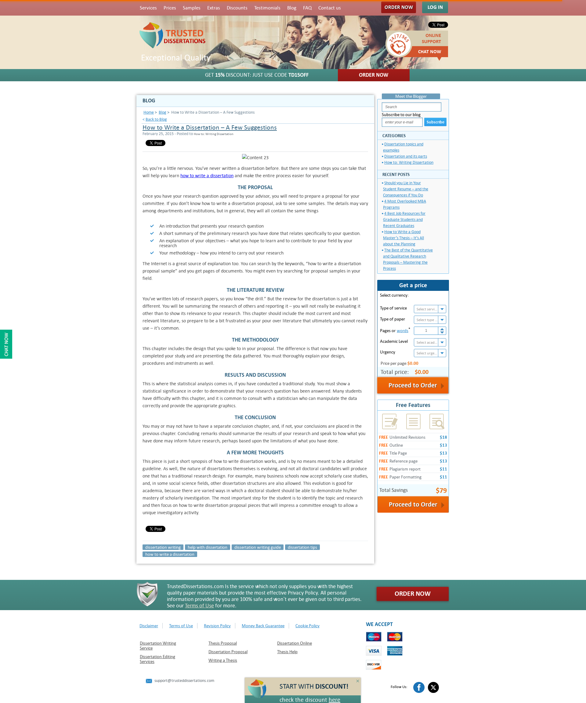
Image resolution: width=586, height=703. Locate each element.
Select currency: (394, 295)
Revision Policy (217, 625)
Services (148, 8)
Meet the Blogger (411, 96)
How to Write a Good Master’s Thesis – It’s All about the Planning (403, 237)
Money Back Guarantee (263, 625)
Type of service (393, 308)
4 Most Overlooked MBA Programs (404, 204)
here (334, 700)
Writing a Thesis (222, 660)
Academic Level (394, 341)
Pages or (395, 330)
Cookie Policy (307, 625)
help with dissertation (207, 547)
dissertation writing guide (257, 547)
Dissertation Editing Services (157, 659)
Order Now (399, 7)
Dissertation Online (294, 643)
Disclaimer (148, 625)
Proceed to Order (413, 504)
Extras (213, 8)
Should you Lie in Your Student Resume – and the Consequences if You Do (405, 189)
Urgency (387, 352)
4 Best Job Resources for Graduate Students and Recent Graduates (404, 219)
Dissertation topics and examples (403, 147)
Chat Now (429, 51)
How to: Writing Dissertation (408, 162)
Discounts (237, 8)
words (402, 330)
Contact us (329, 8)
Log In (435, 7)
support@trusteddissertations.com (184, 680)
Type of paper (392, 319)
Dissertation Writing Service (158, 645)
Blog (291, 8)
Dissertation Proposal (228, 651)
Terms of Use (199, 606)
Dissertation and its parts (405, 156)
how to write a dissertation (206, 175)
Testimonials (267, 8)
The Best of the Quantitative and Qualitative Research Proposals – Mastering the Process (408, 259)
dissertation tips (302, 547)
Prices (170, 8)
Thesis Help (287, 651)
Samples (192, 8)
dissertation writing (163, 547)
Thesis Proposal (222, 643)
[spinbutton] (426, 331)
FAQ (307, 8)
